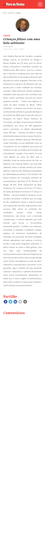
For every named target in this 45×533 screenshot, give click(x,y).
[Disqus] (22, 344)
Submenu (11, 13)
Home (5, 13)
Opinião (18, 13)
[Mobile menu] (40, 4)
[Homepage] (15, 4)
